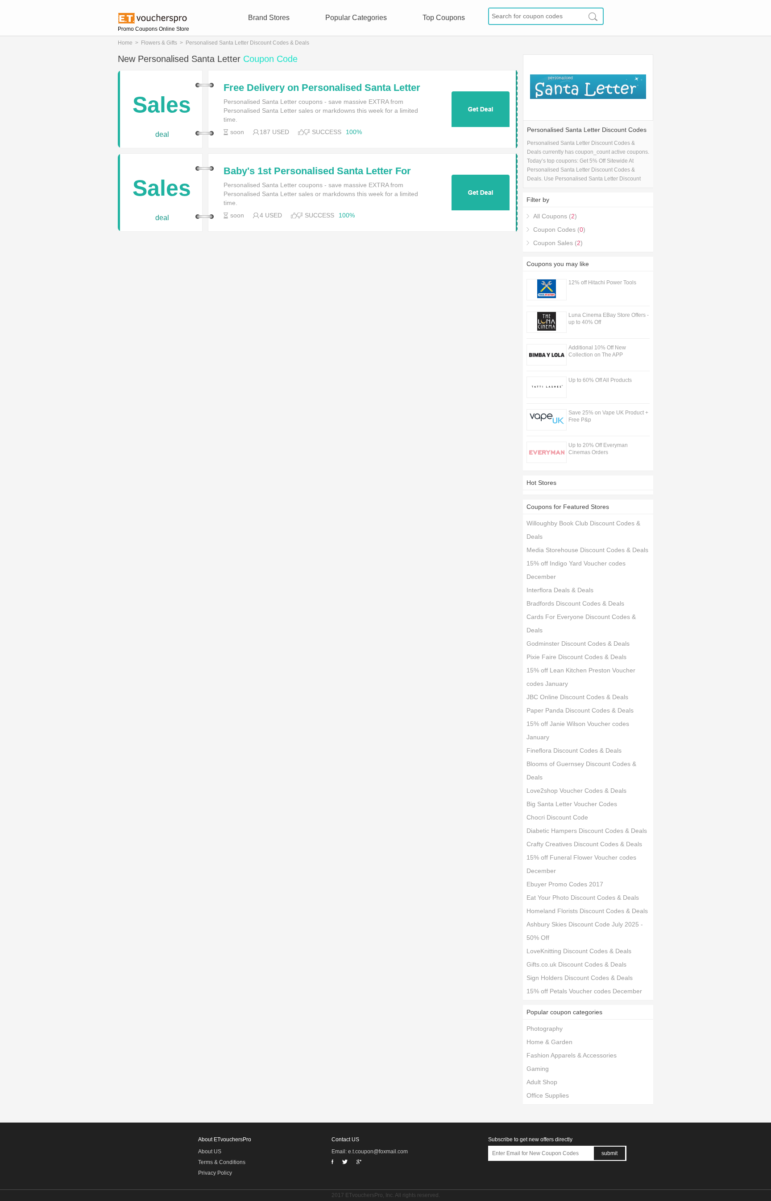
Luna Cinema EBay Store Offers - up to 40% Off (608, 318)
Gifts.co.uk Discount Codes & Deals (576, 964)
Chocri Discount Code (557, 817)
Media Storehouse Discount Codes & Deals (587, 549)
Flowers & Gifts (159, 43)
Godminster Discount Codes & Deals (578, 643)
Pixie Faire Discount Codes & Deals (576, 656)
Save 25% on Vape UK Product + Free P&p (608, 416)
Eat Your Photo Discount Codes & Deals (582, 897)
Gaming (537, 1068)
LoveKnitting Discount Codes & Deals (578, 951)
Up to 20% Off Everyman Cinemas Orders (598, 448)
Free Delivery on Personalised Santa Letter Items (322, 88)
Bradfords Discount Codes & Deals (575, 603)
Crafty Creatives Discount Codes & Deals (584, 844)
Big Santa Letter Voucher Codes (571, 803)
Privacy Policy (215, 1173)
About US (209, 1151)
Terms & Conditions (221, 1162)
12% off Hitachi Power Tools (602, 282)
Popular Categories (356, 17)
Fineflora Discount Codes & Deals (574, 750)
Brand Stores (269, 17)
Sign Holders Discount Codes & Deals (579, 977)
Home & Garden (549, 1041)
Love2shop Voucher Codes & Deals (576, 790)
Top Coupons (444, 17)
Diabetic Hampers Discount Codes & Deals (586, 830)
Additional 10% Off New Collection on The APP (597, 351)
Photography (544, 1028)
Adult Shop (541, 1082)
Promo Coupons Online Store (153, 29)
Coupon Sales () (558, 242)
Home (125, 43)
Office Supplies (547, 1095)
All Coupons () (555, 216)
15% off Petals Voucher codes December (584, 991)
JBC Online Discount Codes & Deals (577, 697)
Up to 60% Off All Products (600, 380)
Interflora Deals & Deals (559, 590)
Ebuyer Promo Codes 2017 (564, 884)
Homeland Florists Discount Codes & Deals (587, 910)
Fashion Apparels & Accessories (571, 1055)
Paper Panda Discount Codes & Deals (580, 710)
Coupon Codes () (559, 229)
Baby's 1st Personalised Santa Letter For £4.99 (317, 171)
